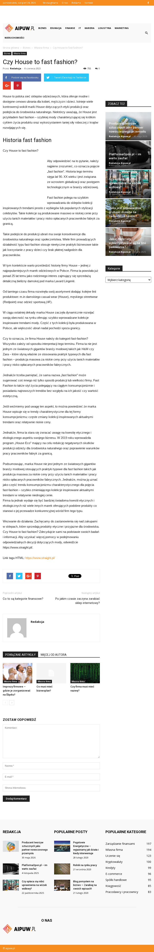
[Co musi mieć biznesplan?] (51, 673)
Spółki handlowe (116, 880)
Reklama (76, 2)
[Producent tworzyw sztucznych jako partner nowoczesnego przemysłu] (11, 846)
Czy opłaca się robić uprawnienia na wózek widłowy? (125, 183)
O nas (65, 2)
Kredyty (110, 868)
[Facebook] (148, 3)
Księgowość (113, 886)
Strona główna (50, 2)
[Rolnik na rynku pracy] (62, 868)
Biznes (42, 28)
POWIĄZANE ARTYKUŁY (20, 654)
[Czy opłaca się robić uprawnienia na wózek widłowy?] (11, 885)
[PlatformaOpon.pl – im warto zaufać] (11, 868)
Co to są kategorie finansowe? (23, 599)
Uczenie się (112, 856)
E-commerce (113, 874)
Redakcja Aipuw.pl (120, 136)
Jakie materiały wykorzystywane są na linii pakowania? (127, 243)
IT (80, 28)
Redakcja (15, 68)
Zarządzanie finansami (120, 844)
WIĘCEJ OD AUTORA (54, 654)
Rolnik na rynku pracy (85, 865)
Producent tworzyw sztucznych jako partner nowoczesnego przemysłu (127, 127)
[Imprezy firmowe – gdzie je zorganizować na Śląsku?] (17, 673)
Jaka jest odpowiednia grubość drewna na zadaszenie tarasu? (125, 212)
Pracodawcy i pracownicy (121, 892)
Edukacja (56, 28)
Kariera (89, 28)
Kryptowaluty (114, 862)
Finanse (70, 28)
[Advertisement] (77, 14)
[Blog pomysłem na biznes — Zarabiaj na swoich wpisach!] (62, 885)
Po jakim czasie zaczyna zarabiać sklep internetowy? (77, 601)
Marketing (122, 28)
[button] (146, 33)
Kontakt (89, 2)
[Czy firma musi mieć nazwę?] (85, 673)
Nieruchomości (14, 37)
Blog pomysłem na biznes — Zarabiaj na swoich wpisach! (85, 885)
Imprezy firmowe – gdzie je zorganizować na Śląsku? (16, 690)
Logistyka (104, 28)
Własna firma (20, 53)
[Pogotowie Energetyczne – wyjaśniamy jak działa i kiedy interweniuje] (62, 846)
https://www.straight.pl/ (40, 558)
